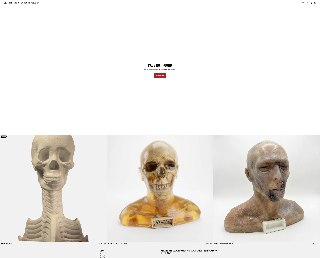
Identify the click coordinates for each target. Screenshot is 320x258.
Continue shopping (160, 75)
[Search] (308, 3)
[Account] (311, 3)
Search (102, 254)
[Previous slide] (109, 188)
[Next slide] (210, 188)
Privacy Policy (104, 256)
